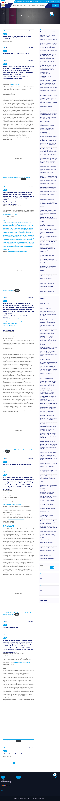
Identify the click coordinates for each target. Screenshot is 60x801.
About (24, 5)
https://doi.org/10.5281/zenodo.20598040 (10, 91)
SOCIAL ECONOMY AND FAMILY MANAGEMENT (17, 464)
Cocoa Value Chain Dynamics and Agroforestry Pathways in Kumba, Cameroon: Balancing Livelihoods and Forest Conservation (48, 219)
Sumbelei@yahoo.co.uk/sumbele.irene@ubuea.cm (12, 504)
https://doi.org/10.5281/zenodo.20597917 (10, 214)
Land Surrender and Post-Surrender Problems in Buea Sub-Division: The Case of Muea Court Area (48, 261)
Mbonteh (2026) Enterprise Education (8, 290)
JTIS (5, 34)
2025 (41, 578)
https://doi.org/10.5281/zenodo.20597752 (24, 345)
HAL (3, 777)
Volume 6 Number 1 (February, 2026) (47, 199)
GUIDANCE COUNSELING (10, 627)
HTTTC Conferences (41, 5)
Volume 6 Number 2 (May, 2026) (12, 754)
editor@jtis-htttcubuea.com (54, 1)
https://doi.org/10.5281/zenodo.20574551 (16, 519)
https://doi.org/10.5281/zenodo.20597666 (22, 662)
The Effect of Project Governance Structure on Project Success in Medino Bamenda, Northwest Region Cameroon (48, 255)
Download (23, 179)
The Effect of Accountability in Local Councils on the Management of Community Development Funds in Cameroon (48, 238)
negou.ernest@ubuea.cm (15, 84)
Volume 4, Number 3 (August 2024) (46, 286)
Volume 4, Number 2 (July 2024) (46, 289)
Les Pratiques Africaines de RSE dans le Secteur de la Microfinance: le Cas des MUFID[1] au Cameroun (47, 243)
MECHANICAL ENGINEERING (45, 109)
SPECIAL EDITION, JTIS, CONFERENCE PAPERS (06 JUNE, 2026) (18, 38)
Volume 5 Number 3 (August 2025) (46, 275)
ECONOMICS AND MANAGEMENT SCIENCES (16, 54)
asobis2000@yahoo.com (7, 493)
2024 (41, 581)
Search (41, 565)
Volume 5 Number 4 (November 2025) (47, 273)
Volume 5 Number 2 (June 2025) (46, 278)
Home (14, 5)
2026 (41, 575)
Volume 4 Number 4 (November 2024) (47, 283)
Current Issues (19, 5)
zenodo (18, 777)
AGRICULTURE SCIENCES (45, 121)
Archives (28, 5)
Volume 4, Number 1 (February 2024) (47, 291)
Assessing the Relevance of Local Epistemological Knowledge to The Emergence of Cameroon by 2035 (47, 225)
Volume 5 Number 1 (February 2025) (47, 281)
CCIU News (33, 5)
